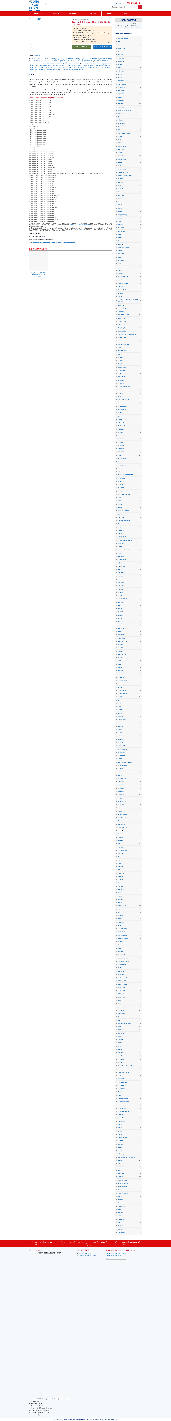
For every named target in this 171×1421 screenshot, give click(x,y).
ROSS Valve (121, 922)
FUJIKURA (121, 481)
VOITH (120, 1170)
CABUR (120, 263)
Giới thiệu (55, 13)
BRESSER (121, 244)
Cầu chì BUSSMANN (124, 277)
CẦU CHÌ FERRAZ (123, 283)
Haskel (120, 546)
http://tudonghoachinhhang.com (64, 243)
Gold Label (121, 517)
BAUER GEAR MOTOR (124, 175)
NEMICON (121, 788)
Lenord (120, 684)
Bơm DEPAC (121, 228)
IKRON (120, 608)
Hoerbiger (121, 582)
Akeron (120, 64)
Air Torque (121, 58)
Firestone (121, 445)
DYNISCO (121, 383)
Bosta (119, 234)
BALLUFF (120, 156)
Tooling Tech (122, 1108)
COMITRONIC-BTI (123, 315)
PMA (119, 860)
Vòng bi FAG (121, 1173)
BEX (119, 201)
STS (119, 1069)
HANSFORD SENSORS (125, 540)
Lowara (120, 703)
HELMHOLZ (121, 556)
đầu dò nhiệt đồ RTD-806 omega (49, 65)
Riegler (120, 902)
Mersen (120, 742)
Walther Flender (123, 1193)
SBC (119, 948)
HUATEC (120, 592)
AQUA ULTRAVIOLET (124, 87)
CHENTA (120, 293)
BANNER (120, 162)
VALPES (120, 1141)
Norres (120, 808)
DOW (119, 373)
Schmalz (121, 951)
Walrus (120, 1190)
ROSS (120, 919)
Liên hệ (124, 13)
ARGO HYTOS (122, 100)
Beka (119, 192)
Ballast (120, 152)
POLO (120, 870)
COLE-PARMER (122, 308)
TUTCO (120, 1128)
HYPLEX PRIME (122, 599)
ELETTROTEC (122, 409)
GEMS (120, 504)
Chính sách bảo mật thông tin (116, 1253)
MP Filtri (120, 768)
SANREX (120, 942)
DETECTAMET (122, 351)
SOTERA (120, 1043)
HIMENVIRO (121, 572)
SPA (119, 1046)
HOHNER (121, 586)
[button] (31, 46)
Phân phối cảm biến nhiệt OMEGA (47, 69)
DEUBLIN (121, 354)
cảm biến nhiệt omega (44, 61)
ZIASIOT (120, 1226)
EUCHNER (121, 422)
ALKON (120, 74)
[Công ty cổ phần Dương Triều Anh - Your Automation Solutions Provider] (35, 5)
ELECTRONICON (123, 406)
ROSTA (120, 925)
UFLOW (120, 1131)
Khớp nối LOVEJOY (124, 641)
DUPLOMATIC (122, 377)
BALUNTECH (122, 159)
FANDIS (120, 432)
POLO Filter (121, 873)
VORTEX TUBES (123, 1183)
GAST (119, 497)
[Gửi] (140, 7)
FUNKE (120, 491)
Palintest (120, 834)
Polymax (120, 876)
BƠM (119, 221)
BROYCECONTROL (123, 247)
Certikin (120, 286)
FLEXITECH (121, 452)
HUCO (120, 595)
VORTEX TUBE (122, 1180)
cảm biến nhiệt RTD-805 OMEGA (84, 61)
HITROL (120, 579)
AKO (119, 68)
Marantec (121, 716)
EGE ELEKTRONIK (123, 399)
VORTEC (120, 1177)
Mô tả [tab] (31, 74)
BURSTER (121, 254)
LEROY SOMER (122, 693)
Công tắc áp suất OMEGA (79, 225)
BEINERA (121, 188)
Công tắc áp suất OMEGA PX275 (50, 63)
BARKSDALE (122, 169)
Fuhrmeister (121, 478)
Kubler (120, 667)
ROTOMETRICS (122, 928)
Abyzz (120, 45)
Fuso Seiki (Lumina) (124, 494)
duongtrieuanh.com (85, 1253)
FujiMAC (120, 484)
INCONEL (121, 612)
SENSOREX (121, 987)
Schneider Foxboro (124, 961)
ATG (119, 117)
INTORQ (120, 618)
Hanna (120, 533)
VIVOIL (120, 1163)
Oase (119, 821)
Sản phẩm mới (122, 935)
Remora (120, 899)
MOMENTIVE (122, 755)
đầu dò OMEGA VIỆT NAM (96, 67)
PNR (119, 863)
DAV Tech (121, 341)
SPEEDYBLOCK (122, 1052)
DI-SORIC (121, 357)
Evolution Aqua (122, 426)
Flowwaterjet (122, 458)
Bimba (120, 208)
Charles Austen (122, 290)
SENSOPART (122, 981)
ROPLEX (120, 915)
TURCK (120, 1124)
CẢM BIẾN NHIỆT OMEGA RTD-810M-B (63, 61)
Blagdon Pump (122, 214)
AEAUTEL (121, 55)
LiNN (119, 700)
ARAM (120, 97)
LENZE (120, 687)
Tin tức (109, 13)
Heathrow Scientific (124, 550)
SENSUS (120, 1000)
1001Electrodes (123, 38)
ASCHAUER (121, 107)
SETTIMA (121, 1007)
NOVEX (120, 811)
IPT (119, 621)
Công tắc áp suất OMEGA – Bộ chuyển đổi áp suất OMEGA (39, 274)
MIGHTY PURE (122, 749)
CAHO (120, 267)
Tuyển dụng (92, 13)
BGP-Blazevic (122, 205)
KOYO (120, 657)
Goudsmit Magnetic (124, 520)
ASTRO (120, 113)
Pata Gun (120, 840)
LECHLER (121, 677)
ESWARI (120, 419)
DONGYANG (121, 370)
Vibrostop (121, 1154)
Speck (120, 1049)
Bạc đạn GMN (122, 146)
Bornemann (121, 231)
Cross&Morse (122, 331)
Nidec (120, 798)
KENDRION (121, 638)
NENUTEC (121, 791)
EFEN (119, 396)
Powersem (121, 883)
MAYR (120, 729)
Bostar (120, 237)
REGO (120, 893)
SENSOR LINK (122, 984)
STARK (120, 1062)
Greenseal (121, 524)
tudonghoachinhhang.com (87, 1255)
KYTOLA (120, 670)
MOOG (120, 759)
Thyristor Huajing (123, 1101)
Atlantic (120, 120)
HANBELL (121, 530)
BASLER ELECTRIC (123, 172)
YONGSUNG (121, 1219)
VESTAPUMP (122, 1150)
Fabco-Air (121, 429)
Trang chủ (38, 13)
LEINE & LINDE (122, 680)
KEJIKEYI (121, 635)
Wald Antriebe (122, 1186)
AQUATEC (121, 94)
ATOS (119, 130)
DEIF (119, 347)
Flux (119, 468)
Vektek (120, 1147)
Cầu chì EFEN (122, 280)
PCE (119, 844)
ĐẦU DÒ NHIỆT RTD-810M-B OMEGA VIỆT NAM (48, 67)
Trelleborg (121, 1121)
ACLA (119, 51)
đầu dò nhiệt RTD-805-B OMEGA (86, 65)
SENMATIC (121, 974)
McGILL (120, 733)
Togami (120, 1105)
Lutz (119, 706)
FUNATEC (121, 488)
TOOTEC (120, 1114)
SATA (119, 945)
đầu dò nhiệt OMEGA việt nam (67, 65)
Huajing (120, 589)
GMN (119, 514)
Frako (119, 471)
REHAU (120, 896)
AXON (120, 136)
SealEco (120, 968)
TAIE (119, 1075)
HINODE (120, 576)
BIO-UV (120, 211)
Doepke (120, 364)
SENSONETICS (122, 977)
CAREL (120, 270)
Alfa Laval (121, 71)
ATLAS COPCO (122, 123)
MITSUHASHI (122, 752)
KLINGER (121, 648)
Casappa (120, 273)
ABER (119, 41)
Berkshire (121, 195)
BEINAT (120, 185)
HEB (119, 553)
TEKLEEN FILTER (123, 1082)
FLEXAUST (121, 448)
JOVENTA (121, 628)
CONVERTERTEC (123, 321)
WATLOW (121, 1196)
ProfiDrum (121, 886)
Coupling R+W (122, 328)
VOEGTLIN (121, 1167)
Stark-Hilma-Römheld (125, 1066)
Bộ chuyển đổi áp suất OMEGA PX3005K (66, 59)
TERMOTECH (122, 1088)
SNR (119, 1036)
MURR (120, 775)
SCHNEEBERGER (123, 958)
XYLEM (120, 1216)
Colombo (121, 311)
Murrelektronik (122, 778)
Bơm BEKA (121, 224)
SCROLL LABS (122, 964)
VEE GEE (120, 1144)
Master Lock (121, 719)
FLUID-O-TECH (122, 465)
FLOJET (120, 455)
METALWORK (122, 746)
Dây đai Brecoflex (123, 344)
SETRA (120, 1003)
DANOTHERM (122, 337)
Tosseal (120, 1118)
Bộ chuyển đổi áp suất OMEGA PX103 (43, 59)
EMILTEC (120, 413)
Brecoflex (121, 241)
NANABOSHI (122, 781)
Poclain (120, 866)
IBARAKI (120, 602)
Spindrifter (121, 1056)
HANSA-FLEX (122, 537)
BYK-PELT (121, 260)
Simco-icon (121, 1033)
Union (120, 1134)
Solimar (120, 1039)
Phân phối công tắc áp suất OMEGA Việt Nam (70, 69)
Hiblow (120, 563)
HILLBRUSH (121, 566)
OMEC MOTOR (122, 827)
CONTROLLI (121, 318)
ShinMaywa (121, 1013)
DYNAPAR (121, 380)
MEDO (120, 736)
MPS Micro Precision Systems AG (128, 772)
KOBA (120, 651)
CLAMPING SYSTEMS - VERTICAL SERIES (128, 301)
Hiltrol (120, 569)
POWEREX (121, 879)
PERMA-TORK (122, 850)
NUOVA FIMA (122, 817)
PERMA (120, 847)
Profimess (121, 889)
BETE (119, 198)
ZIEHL (120, 1229)
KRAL (119, 664)
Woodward (121, 1206)
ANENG (120, 77)
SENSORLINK (122, 994)
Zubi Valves (121, 1232)
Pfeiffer (120, 853)
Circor (120, 296)
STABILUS (121, 1059)
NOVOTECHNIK (123, 814)
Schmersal (121, 954)
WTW (119, 1209)
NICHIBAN (121, 795)
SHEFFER (121, 1010)
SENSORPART (122, 997)
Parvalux (120, 837)
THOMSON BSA (123, 1098)
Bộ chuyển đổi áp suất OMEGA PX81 (88, 59)
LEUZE (120, 697)
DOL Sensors (122, 367)
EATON (120, 390)
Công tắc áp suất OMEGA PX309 (90, 63)
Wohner (120, 1203)
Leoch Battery (122, 690)
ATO (119, 126)
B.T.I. (119, 143)
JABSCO (120, 625)
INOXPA (120, 615)
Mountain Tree (122, 765)
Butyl (119, 257)
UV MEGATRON (122, 1137)
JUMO (120, 631)
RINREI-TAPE (122, 906)
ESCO (120, 416)
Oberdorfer (121, 824)
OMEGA (120, 830)
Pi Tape (120, 857)
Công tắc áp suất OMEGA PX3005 (70, 63)
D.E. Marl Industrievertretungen (127, 334)
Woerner (120, 1199)
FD (119, 435)
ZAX (119, 1222)
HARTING (121, 543)
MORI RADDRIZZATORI (125, 762)
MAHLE (120, 713)
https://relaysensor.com (41, 243)
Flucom (120, 462)
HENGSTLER (122, 560)
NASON (120, 785)
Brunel (120, 250)
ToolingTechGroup (123, 1111)
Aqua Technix (122, 84)
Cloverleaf (121, 305)
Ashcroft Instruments (124, 110)
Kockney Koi (122, 654)
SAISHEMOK (122, 932)
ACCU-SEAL (121, 48)
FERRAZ (120, 439)
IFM (119, 605)
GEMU (120, 507)
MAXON (120, 726)
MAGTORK (121, 710)
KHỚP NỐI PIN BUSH (124, 644)
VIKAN (120, 1160)
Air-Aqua (121, 61)
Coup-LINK (121, 324)
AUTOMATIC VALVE (124, 133)
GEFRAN (120, 501)
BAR (119, 166)
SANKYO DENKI (123, 938)
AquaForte (121, 90)
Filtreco (120, 442)
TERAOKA (121, 1085)
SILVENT (120, 1026)
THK (119, 1095)
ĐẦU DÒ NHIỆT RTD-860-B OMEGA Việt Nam (75, 67)
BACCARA (121, 149)
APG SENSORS (122, 81)
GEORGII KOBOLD (123, 511)
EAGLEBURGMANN (124, 386)
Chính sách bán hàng (114, 1255)
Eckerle (120, 393)
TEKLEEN (121, 1079)
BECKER (120, 182)
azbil (119, 139)
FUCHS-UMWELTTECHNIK (126, 475)
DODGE (120, 360)
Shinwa (120, 1017)
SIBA (119, 1020)
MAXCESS (121, 723)
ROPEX (120, 912)
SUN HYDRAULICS (123, 1072)
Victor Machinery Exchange (126, 1157)
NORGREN (121, 804)
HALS (119, 527)
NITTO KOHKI (122, 801)
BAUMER (121, 179)
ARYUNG (120, 104)
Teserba (120, 1092)
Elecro (120, 403)
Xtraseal (120, 1212)
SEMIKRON (121, 971)
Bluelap (120, 218)
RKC (119, 909)
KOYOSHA (121, 661)
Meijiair (120, 739)
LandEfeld (121, 674)
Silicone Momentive (124, 1023)
